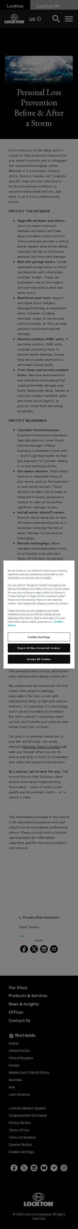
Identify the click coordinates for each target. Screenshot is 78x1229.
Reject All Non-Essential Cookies (39, 648)
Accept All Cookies (39, 659)
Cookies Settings (39, 636)
